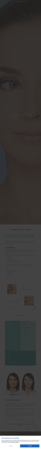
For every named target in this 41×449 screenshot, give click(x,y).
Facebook (16, 442)
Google (13, 442)
